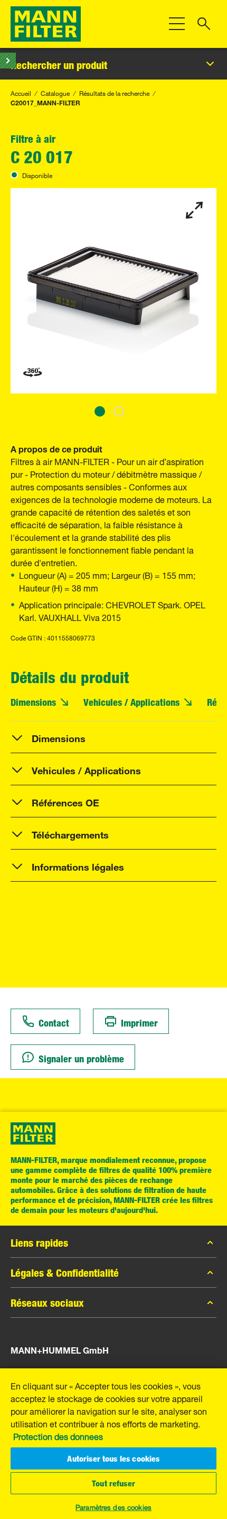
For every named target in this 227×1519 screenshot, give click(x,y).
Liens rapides (39, 1242)
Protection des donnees (58, 1436)
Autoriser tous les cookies (113, 1458)
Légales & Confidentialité (65, 1272)
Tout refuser (113, 1483)
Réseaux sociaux (47, 1302)
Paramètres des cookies (113, 1506)
